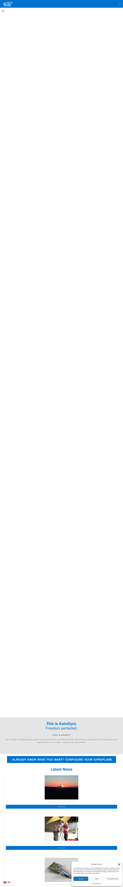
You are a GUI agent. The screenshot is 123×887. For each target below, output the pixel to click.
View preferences (112, 879)
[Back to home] (8, 4)
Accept (81, 879)
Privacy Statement (96, 883)
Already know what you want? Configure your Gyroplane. (62, 759)
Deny (96, 879)
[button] (119, 864)
